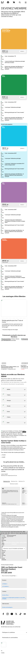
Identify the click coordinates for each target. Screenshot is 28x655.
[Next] (26, 493)
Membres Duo (14, 481)
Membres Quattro (14, 483)
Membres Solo (6, 481)
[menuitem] (2, 2)
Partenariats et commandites (10, 637)
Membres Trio (22, 481)
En (1, 650)
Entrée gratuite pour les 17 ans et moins (12, 321)
